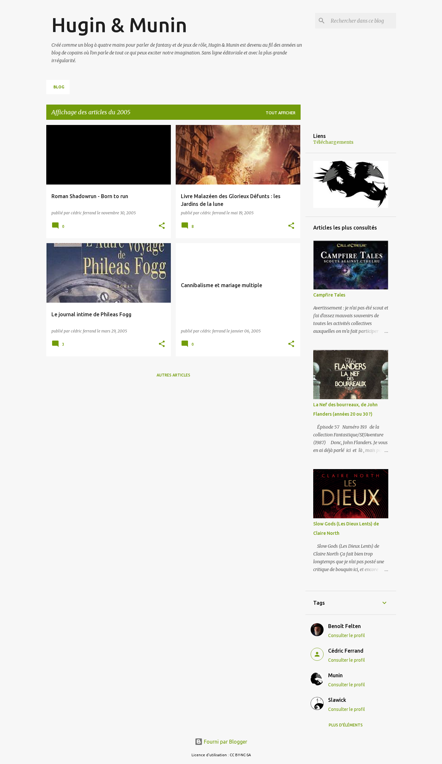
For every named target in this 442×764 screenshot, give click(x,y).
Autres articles (173, 375)
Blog (58, 87)
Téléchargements (333, 142)
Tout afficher (280, 113)
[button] (162, 226)
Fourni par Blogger (225, 742)
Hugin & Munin (119, 24)
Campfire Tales (329, 295)
